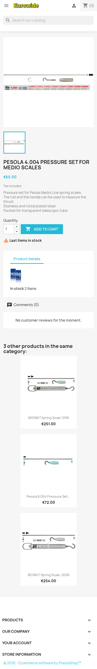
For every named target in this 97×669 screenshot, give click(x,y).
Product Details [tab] (27, 259)
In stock (17, 288)
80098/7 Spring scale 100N (48, 418)
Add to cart (41, 229)
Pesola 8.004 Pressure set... (48, 496)
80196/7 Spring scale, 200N (48, 575)
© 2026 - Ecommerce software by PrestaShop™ (42, 663)
